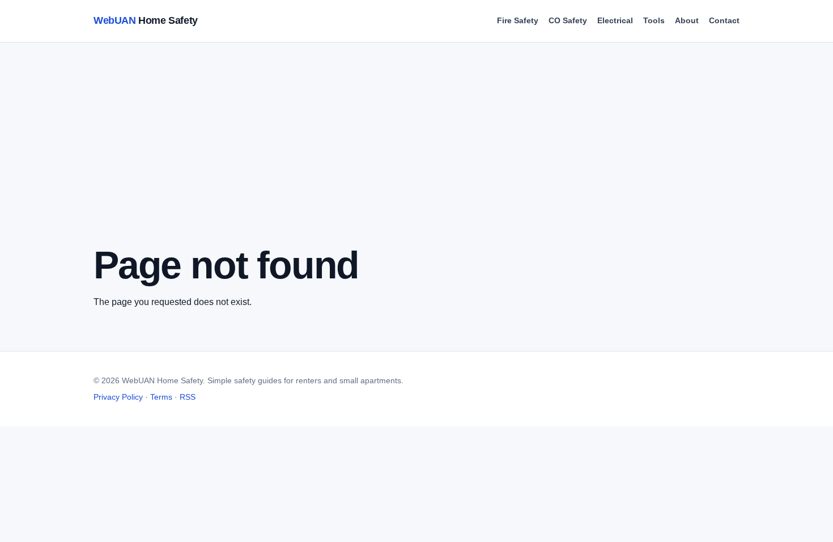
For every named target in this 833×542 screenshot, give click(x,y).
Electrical (615, 20)
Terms (161, 396)
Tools (654, 20)
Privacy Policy (118, 396)
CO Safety (568, 20)
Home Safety (146, 20)
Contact (724, 20)
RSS (188, 396)
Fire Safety (517, 20)
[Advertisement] (434, 159)
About (687, 20)
